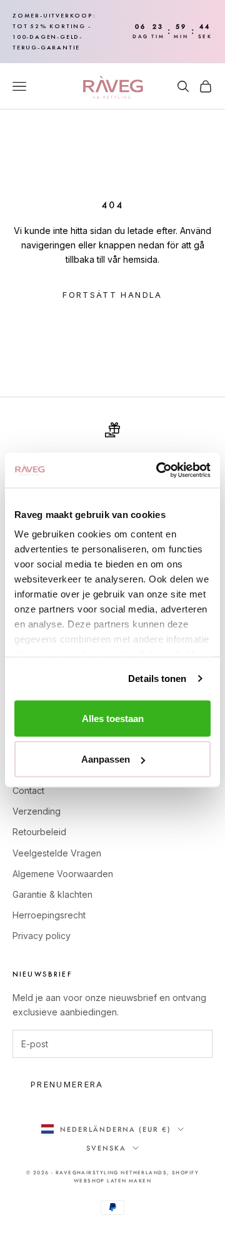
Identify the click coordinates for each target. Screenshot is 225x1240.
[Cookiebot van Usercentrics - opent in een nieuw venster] (159, 470)
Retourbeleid (39, 831)
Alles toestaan (113, 718)
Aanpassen (105, 759)
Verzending (36, 811)
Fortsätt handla (112, 295)
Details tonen (157, 678)
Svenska (106, 1148)
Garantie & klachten (52, 894)
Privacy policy (41, 935)
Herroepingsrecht (49, 915)
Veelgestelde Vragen (56, 853)
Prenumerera (67, 1084)
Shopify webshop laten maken (136, 1176)
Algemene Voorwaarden (62, 873)
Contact (28, 790)
